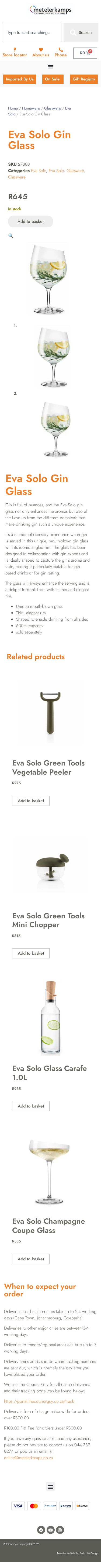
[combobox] (32, 32)
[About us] (41, 50)
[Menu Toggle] (50, 66)
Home (13, 108)
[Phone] (61, 50)
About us (40, 55)
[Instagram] (60, 1530)
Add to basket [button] (31, 801)
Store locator (15, 55)
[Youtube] (51, 1530)
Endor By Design (89, 1553)
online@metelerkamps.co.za (28, 1458)
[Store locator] (15, 50)
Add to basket (31, 221)
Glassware (52, 108)
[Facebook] (41, 1530)
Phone (61, 55)
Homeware (31, 108)
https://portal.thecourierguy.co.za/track (39, 1401)
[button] (10, 236)
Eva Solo (38, 171)
